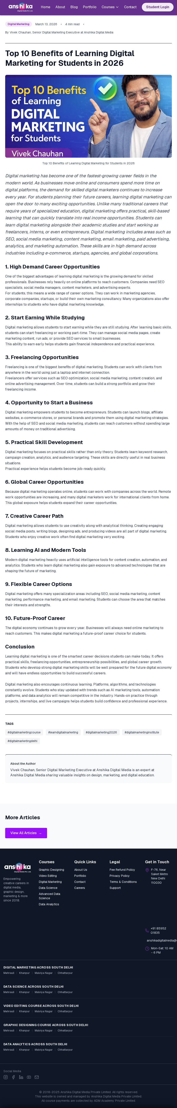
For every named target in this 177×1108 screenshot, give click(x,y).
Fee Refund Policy (122, 870)
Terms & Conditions (123, 882)
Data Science (48, 888)
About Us (80, 870)
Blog (74, 7)
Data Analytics (49, 904)
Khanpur (24, 973)
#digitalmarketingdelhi (22, 741)
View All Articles (26, 833)
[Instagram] (5, 1077)
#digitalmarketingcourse (24, 732)
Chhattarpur (65, 973)
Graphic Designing (51, 870)
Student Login (157, 7)
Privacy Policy (120, 876)
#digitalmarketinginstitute (142, 732)
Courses (108, 7)
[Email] (37, 1077)
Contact (130, 7)
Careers (79, 888)
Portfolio (89, 7)
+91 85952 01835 (158, 930)
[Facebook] (13, 1077)
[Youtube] (29, 1077)
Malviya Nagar (44, 973)
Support (115, 888)
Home (45, 7)
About (60, 7)
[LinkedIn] (21, 1077)
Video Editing (48, 876)
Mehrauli (8, 973)
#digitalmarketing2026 (101, 732)
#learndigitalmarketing (63, 732)
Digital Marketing (50, 882)
